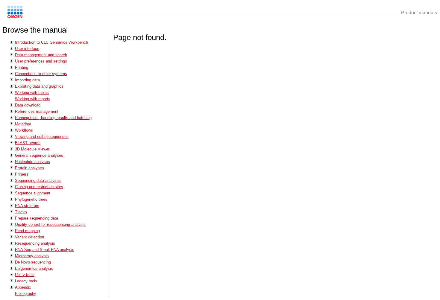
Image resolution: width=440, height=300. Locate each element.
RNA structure (27, 205)
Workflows (24, 130)
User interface (27, 48)
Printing (21, 67)
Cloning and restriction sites (39, 187)
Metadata (23, 124)
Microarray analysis (32, 256)
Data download (27, 105)
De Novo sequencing (33, 262)
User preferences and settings (41, 61)
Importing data (27, 80)
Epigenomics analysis (34, 268)
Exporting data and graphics (39, 86)
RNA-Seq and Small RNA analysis (44, 249)
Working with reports (32, 99)
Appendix (23, 287)
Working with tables (32, 92)
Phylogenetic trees (31, 199)
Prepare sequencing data (36, 218)
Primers (21, 174)
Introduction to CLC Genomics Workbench (51, 42)
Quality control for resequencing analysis (50, 224)
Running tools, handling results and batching (53, 117)
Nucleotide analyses (32, 161)
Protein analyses (29, 168)
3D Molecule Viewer (32, 149)
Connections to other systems (41, 73)
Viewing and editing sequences (42, 136)
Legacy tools (26, 281)
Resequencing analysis (35, 243)
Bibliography (25, 293)
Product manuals (419, 12)
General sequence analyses (39, 155)
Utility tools (24, 274)
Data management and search (41, 55)
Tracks (21, 212)
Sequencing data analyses (38, 180)
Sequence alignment (32, 193)
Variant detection (29, 237)
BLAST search (27, 143)
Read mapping (27, 231)
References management (36, 111)
